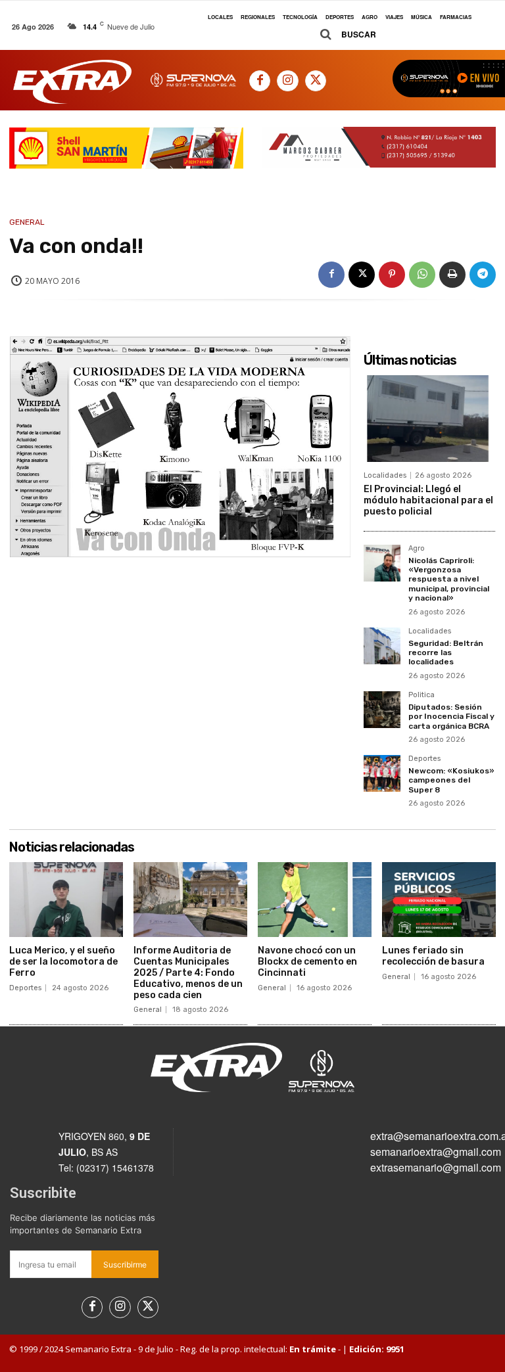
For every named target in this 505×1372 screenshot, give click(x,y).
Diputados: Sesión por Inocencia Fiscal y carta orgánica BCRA (451, 716)
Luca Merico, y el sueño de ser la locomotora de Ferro (63, 961)
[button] (343, 34)
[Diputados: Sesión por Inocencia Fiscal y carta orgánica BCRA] (382, 709)
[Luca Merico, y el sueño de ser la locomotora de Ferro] (66, 899)
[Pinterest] (392, 275)
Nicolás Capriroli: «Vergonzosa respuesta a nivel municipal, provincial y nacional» (448, 579)
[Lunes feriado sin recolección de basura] (439, 899)
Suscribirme (125, 1264)
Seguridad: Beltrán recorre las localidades (445, 653)
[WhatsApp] (422, 275)
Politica (421, 695)
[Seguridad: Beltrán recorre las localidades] (382, 646)
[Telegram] (482, 275)
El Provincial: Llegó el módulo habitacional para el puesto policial (428, 500)
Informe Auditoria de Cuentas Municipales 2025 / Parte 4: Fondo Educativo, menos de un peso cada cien (188, 972)
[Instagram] (287, 80)
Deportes (424, 759)
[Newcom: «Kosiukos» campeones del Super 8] (382, 773)
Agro (416, 549)
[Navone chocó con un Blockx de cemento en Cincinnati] (315, 899)
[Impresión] (452, 275)
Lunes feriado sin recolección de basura (433, 956)
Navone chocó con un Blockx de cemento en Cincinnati (307, 961)
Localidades (385, 475)
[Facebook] (259, 80)
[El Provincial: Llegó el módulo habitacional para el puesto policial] (429, 418)
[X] (315, 80)
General (27, 222)
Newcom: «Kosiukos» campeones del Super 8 (451, 780)
